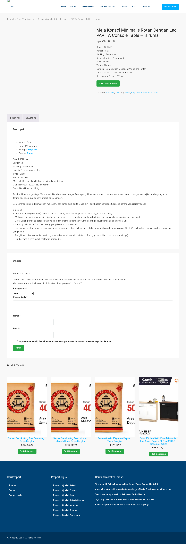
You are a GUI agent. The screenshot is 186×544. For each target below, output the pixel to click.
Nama (16, 315)
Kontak (146, 7)
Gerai (124, 7)
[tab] (15, 118)
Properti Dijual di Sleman (65, 510)
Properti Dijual (108, 7)
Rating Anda (20, 288)
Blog (134, 7)
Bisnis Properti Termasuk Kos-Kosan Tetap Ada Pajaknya (122, 504)
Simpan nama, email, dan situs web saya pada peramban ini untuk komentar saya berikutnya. (64, 341)
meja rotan (136, 92)
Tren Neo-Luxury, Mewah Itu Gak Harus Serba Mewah (120, 494)
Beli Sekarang (27, 451)
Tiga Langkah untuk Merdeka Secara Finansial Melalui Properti (124, 499)
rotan (156, 92)
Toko (19, 19)
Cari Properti (87, 7)
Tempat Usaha (16, 495)
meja (127, 92)
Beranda (11, 19)
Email (16, 328)
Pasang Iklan (170, 7)
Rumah (12, 485)
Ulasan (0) (31, 118)
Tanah (12, 490)
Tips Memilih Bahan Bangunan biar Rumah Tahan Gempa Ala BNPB (126, 484)
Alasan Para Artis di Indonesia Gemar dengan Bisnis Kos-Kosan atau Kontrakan (133, 489)
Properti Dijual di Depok (64, 495)
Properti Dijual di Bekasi (64, 485)
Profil (73, 7)
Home (63, 7)
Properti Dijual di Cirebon (65, 490)
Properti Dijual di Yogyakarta (66, 515)
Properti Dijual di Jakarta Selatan (68, 500)
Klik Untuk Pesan (108, 83)
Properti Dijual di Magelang (66, 505)
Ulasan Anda (20, 297)
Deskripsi (15, 118)
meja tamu (148, 92)
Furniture (27, 19)
